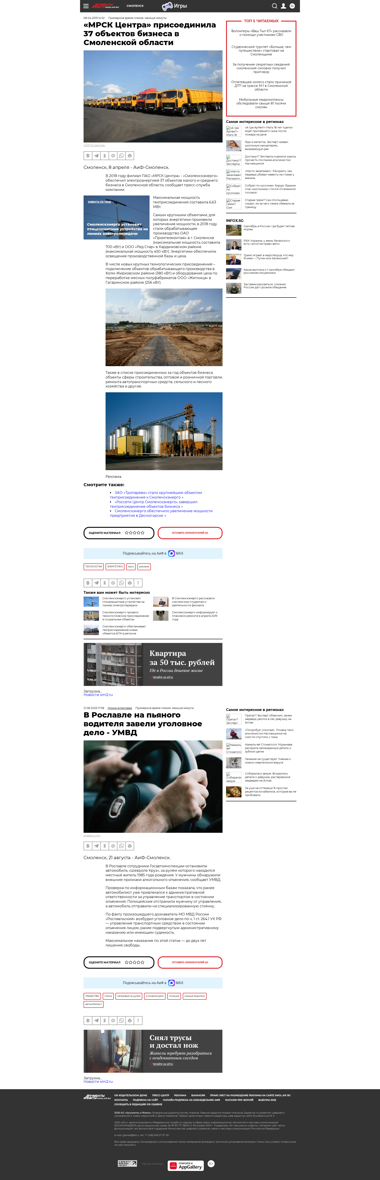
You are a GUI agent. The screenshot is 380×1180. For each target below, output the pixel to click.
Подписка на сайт (145, 1100)
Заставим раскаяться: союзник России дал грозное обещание (265, 286)
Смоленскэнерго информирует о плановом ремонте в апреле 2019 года (194, 616)
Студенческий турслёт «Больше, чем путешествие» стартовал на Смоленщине (261, 50)
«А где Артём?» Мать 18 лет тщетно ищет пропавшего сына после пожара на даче (269, 131)
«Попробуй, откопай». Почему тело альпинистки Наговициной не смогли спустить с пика (269, 733)
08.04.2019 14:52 (94, 18)
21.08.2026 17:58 (94, 708)
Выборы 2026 (267, 1100)
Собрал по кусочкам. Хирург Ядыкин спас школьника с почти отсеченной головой (270, 189)
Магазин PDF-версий (239, 1100)
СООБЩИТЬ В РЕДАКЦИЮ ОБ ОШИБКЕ (138, 1104)
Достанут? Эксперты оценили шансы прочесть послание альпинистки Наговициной (270, 160)
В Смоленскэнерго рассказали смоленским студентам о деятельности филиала (193, 602)
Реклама (180, 1095)
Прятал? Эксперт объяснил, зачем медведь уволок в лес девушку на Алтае (268, 719)
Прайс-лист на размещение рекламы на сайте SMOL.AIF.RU (250, 1095)
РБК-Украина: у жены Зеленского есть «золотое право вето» (267, 242)
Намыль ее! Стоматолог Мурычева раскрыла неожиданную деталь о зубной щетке (268, 748)
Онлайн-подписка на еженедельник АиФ (191, 1100)
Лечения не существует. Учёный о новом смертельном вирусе (268, 760)
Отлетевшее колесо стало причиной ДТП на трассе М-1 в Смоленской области (261, 85)
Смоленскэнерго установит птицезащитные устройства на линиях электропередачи (123, 602)
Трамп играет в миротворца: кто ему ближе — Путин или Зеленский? (269, 257)
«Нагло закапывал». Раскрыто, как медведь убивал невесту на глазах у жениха (269, 174)
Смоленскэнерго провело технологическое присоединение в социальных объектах (125, 616)
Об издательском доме (130, 1095)
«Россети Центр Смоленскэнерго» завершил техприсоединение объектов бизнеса (153, 504)
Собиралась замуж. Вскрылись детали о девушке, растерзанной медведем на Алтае (267, 777)
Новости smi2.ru (98, 695)
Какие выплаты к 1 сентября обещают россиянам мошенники (269, 271)
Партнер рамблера (152, 1163)
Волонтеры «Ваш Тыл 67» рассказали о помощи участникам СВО (261, 33)
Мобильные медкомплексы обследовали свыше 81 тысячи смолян (261, 103)
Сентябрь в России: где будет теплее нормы (269, 228)
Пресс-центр (160, 1095)
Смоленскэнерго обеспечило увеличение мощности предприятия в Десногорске (161, 513)
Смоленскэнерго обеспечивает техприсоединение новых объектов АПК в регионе (124, 630)
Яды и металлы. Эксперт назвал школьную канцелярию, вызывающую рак (266, 145)
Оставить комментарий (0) (190, 533)
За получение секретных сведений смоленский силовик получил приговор (261, 68)
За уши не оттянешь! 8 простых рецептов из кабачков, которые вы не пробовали (270, 791)
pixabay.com (92, 835)
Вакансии (198, 1095)
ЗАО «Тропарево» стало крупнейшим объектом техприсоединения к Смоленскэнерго (156, 495)
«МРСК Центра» (94, 145)
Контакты (121, 1100)
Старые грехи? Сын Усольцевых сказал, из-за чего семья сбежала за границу (269, 203)
